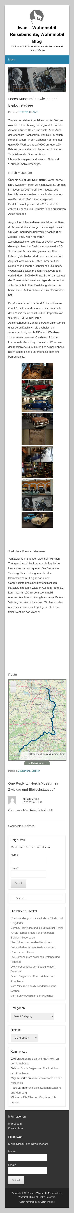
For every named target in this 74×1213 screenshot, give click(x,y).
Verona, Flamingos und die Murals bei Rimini (37, 927)
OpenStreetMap (38, 754)
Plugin (61, 754)
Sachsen (35, 771)
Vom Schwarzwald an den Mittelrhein (32, 995)
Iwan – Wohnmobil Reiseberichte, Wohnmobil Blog (37, 34)
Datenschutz (15, 1128)
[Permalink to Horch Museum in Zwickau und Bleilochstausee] (37, 79)
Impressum (15, 1123)
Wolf (35, 112)
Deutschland (24, 771)
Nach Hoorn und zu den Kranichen (31, 942)
